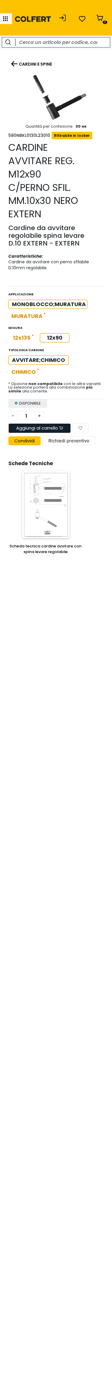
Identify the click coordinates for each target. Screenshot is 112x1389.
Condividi (24, 441)
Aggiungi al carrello (37, 428)
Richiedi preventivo (68, 441)
